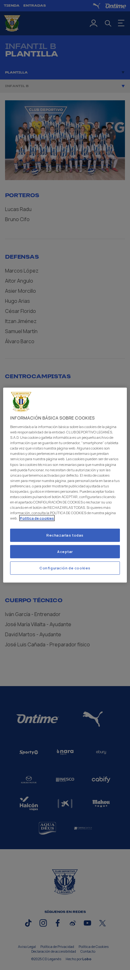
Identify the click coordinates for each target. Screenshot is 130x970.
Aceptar (65, 551)
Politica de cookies (37, 518)
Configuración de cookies (65, 568)
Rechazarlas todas (65, 535)
